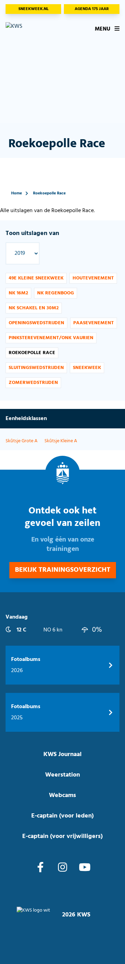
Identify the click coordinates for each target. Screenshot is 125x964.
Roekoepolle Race (49, 193)
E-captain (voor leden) (62, 816)
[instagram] (62, 868)
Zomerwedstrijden (33, 383)
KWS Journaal (62, 754)
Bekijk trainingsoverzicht (62, 570)
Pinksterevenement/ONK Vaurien (51, 338)
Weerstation (62, 775)
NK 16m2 (18, 293)
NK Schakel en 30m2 (34, 308)
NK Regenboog (55, 293)
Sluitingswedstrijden (36, 368)
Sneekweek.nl (33, 9)
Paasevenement (93, 323)
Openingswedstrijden (36, 323)
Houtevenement (93, 278)
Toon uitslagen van (32, 233)
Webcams (62, 795)
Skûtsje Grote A (22, 441)
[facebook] (40, 868)
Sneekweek (87, 368)
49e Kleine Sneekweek (36, 278)
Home (16, 193)
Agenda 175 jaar (92, 9)
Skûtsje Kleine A (60, 441)
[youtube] (85, 868)
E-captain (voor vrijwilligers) (62, 836)
